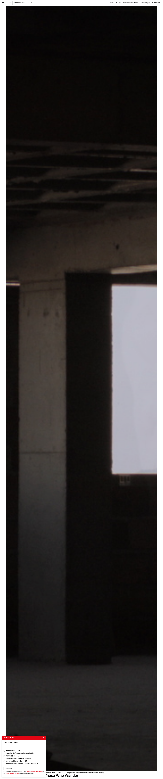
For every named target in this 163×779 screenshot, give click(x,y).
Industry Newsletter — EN (22, 762)
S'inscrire (8, 768)
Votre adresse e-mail (11, 742)
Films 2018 (60, 773)
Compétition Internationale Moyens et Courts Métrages (85, 773)
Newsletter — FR (19, 752)
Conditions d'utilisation (12, 773)
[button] (44, 388)
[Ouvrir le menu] (3, 3)
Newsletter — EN (18, 757)
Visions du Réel (50, 773)
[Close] (43, 737)
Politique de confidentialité (35, 771)
